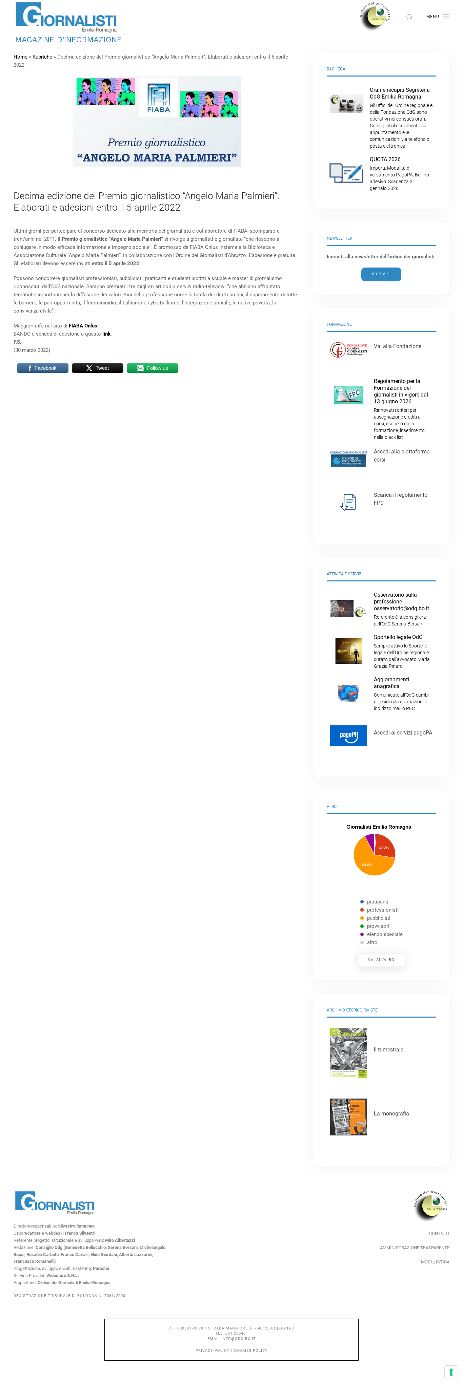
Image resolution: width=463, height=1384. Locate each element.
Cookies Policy (251, 1350)
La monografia (391, 1113)
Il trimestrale (388, 1049)
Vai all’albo (381, 960)
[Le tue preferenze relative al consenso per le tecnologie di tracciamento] (451, 1372)
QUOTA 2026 (399, 173)
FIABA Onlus (83, 326)
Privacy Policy (212, 1350)
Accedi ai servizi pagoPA (403, 732)
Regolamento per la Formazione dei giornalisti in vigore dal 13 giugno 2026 (401, 409)
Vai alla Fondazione (397, 346)
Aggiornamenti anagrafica (401, 693)
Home (20, 57)
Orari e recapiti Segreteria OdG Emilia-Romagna (401, 118)
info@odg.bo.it (238, 1339)
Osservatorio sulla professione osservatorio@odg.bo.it (401, 609)
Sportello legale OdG (402, 651)
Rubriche (42, 57)
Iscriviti (381, 274)
